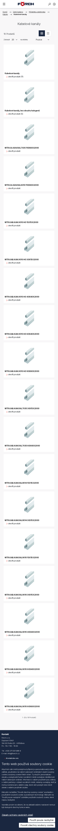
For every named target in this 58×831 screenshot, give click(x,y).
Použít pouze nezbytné (42, 820)
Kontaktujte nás (12, 758)
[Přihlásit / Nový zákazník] (54, 4)
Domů (5, 12)
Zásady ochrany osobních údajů (17, 815)
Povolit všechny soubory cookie (37, 825)
